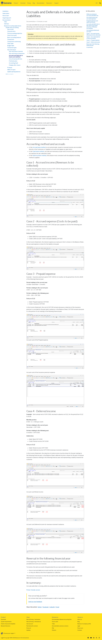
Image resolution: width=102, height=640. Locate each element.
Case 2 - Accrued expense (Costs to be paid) (93, 37)
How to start (6, 15)
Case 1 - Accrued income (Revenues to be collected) (93, 34)
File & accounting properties (14, 33)
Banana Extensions (5, 626)
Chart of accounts (12, 35)
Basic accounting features (14, 37)
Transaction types (11, 47)
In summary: (90, 47)
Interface (6, 24)
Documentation (40, 3)
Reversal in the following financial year (93, 44)
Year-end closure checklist (16, 51)
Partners (54, 630)
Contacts (79, 630)
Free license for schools (32, 626)
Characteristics (11, 31)
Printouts (9, 67)
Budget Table (10, 45)
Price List (28, 628)
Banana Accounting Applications (12, 26)
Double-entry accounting (12, 27)
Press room (80, 628)
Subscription (6, 13)
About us (79, 619)
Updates (28, 630)
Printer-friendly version (33, 590)
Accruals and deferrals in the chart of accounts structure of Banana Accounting (93, 26)
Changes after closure (14, 65)
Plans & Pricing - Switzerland (33, 619)
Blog (34, 3)
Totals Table (10, 43)
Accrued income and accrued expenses (92, 18)
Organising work (7, 18)
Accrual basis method (39, 147)
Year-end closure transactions (16, 53)
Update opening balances (13, 71)
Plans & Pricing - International (33, 621)
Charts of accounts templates (8, 623)
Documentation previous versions (60, 626)
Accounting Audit (13, 63)
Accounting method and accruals (93, 31)
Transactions (10, 39)
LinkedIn (52, 607)
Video (53, 623)
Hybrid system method (39, 155)
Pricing (29, 3)
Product (16, 3)
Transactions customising (14, 41)
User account (29, 623)
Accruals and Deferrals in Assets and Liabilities (16, 56)
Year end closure (11, 49)
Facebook (45, 607)
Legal (78, 626)
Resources (49, 3)
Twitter (40, 607)
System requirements (6, 621)
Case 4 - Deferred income (93, 42)
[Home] (6, 3)
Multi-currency (9, 74)
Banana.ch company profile (84, 623)
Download (22, 3)
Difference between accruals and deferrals (92, 15)
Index (5, 22)
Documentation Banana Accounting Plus (62, 619)
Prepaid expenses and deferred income (92, 21)
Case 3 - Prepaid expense (93, 40)
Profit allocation (13, 61)
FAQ (53, 628)
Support (56, 3)
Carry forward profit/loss (15, 59)
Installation (5, 11)
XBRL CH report (11, 69)
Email (57, 607)
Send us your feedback (35, 602)
